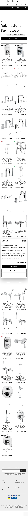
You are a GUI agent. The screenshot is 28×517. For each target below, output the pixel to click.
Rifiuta (14, 275)
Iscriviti (23, 470)
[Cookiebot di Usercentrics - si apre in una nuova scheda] (21, 241)
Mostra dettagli (20, 262)
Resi (16, 480)
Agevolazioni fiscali (19, 482)
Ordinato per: (14, 42)
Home (3, 480)
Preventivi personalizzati (20, 484)
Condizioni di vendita (6, 485)
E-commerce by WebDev (16, 506)
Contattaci (4, 484)
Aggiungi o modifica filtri (14, 38)
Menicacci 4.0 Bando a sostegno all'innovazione (14, 507)
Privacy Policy (9, 473)
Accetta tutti (14, 266)
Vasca (8, 34)
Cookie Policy (18, 487)
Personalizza (13, 270)
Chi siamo (4, 482)
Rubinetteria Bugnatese (18, 34)
